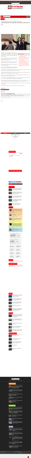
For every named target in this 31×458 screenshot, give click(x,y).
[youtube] (16, 1)
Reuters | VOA (3, 88)
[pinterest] (21, 1)
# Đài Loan (4, 89)
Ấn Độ (11, 245)
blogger (5, 133)
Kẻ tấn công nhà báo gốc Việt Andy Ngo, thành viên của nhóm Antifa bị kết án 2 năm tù (17, 443)
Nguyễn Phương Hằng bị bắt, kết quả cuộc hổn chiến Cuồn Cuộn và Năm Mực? (17, 434)
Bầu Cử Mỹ (11, 207)
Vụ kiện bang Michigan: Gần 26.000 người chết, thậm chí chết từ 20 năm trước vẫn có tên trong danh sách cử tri (17, 219)
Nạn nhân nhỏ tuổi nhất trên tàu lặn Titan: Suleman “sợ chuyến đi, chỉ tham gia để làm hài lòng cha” (24, 65)
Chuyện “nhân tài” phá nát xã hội (16, 305)
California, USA (18, 245)
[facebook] (13, 1)
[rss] (18, 1)
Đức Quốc (17, 255)
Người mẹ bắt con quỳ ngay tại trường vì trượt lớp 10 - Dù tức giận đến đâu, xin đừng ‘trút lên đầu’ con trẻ (17, 309)
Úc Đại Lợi (11, 252)
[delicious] (21, 380)
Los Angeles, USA (14, 233)
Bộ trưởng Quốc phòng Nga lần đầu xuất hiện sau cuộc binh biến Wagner (24, 56)
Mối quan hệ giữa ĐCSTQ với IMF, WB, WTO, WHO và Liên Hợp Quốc (24, 59)
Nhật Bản (11, 255)
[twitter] (15, 1)
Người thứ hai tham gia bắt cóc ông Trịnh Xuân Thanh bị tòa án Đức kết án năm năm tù (17, 430)
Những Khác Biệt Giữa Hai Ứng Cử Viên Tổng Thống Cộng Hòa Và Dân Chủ (17, 210)
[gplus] (12, 380)
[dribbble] (16, 380)
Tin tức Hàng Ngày (6, 94)
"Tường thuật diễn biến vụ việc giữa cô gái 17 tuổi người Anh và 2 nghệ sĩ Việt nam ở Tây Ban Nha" (17, 412)
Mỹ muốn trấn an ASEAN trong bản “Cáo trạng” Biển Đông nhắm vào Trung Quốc (17, 320)
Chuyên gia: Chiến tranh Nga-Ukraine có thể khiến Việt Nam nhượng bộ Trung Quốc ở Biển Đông (17, 316)
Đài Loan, (9, 25)
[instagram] (19, 380)
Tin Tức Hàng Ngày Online (9, 93)
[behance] (18, 380)
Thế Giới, (11, 25)
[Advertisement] (15, 12)
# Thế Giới (7, 89)
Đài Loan (4, 21)
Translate (11, 156)
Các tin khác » (21, 54)
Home (1, 21)
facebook (25, 133)
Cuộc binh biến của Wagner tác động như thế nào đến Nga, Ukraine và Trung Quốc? (24, 58)
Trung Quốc (17, 252)
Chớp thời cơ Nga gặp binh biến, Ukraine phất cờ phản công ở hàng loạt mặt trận (24, 61)
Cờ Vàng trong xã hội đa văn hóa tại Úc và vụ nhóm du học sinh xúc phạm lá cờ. (17, 391)
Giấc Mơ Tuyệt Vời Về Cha (15, 335)
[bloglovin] (19, 1)
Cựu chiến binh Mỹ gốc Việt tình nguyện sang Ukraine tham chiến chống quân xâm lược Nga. (17, 387)
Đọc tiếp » (13, 222)
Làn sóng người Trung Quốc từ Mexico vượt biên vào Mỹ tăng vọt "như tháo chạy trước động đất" (17, 200)
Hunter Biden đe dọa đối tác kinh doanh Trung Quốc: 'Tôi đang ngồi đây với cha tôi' (24, 63)
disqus (15, 133)
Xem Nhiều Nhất (15, 184)
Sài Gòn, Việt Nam (14, 239)
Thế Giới (7, 21)
